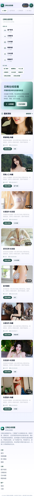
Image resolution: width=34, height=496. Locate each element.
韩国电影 (3, 478)
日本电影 (3, 475)
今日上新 (20, 68)
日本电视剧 (22, 104)
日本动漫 (13, 72)
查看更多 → (29, 113)
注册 (2, 489)
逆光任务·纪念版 (9, 249)
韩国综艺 (20, 72)
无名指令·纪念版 (9, 360)
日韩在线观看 (7, 76)
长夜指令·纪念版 (9, 212)
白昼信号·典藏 (8, 323)
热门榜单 (6, 68)
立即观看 (11, 104)
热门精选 (3, 459)
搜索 (2, 462)
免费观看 (3, 456)
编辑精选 (13, 68)
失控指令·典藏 (8, 397)
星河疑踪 (6, 286)
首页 (2, 453)
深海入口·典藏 (8, 175)
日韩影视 (6, 72)
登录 (2, 486)
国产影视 (3, 469)
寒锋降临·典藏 (8, 137)
